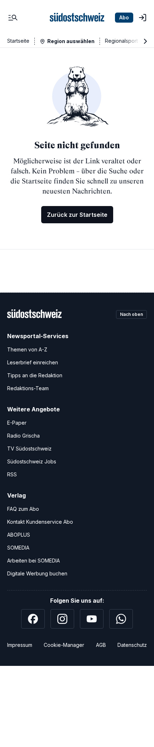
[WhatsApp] (121, 619)
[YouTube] (92, 619)
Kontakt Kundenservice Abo (40, 522)
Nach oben (131, 314)
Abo (124, 17)
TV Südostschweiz (29, 448)
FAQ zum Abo (23, 509)
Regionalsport (121, 41)
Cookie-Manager (64, 645)
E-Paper (17, 423)
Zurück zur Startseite (77, 214)
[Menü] (13, 18)
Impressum (19, 645)
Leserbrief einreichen (32, 362)
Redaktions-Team (28, 388)
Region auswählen (71, 41)
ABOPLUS (18, 535)
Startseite (18, 41)
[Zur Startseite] (77, 18)
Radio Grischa (23, 436)
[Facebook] (33, 619)
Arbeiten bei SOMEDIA (33, 560)
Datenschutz (132, 645)
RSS (12, 474)
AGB (101, 645)
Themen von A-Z (27, 349)
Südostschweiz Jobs (31, 461)
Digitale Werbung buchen (37, 573)
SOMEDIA (18, 548)
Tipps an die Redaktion (34, 375)
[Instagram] (62, 619)
